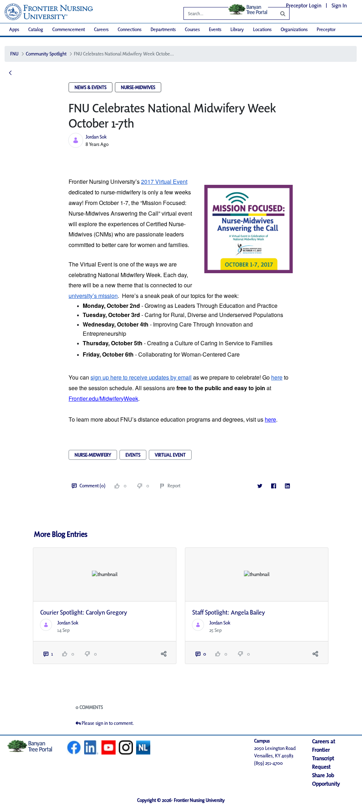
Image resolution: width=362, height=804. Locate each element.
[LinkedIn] (287, 485)
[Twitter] (259, 485)
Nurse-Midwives (138, 87)
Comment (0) (92, 485)
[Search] (277, 13)
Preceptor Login (303, 5)
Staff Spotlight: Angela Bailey (228, 612)
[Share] (163, 654)
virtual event (170, 455)
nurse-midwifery (93, 455)
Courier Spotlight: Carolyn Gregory (83, 612)
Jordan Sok (96, 137)
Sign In (339, 5)
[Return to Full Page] (10, 73)
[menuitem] (14, 29)
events (132, 455)
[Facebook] (273, 485)
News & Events (90, 87)
